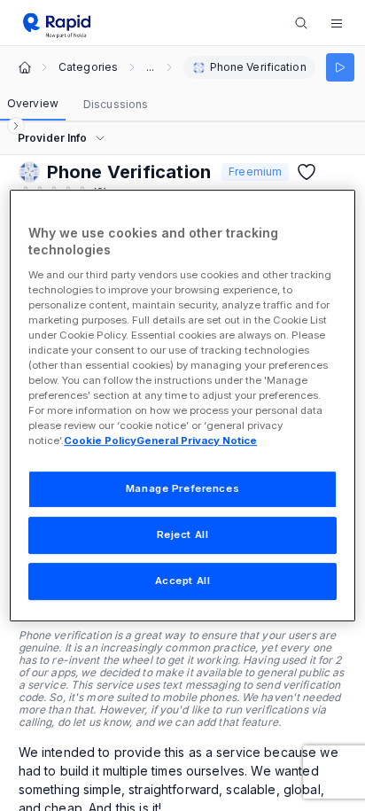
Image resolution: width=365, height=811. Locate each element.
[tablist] (77, 105)
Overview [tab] (32, 103)
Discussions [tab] (115, 104)
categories (88, 67)
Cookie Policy (100, 441)
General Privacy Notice (196, 441)
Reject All (183, 535)
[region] (182, 406)
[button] (337, 23)
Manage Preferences (182, 489)
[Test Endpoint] (340, 67)
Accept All (183, 580)
